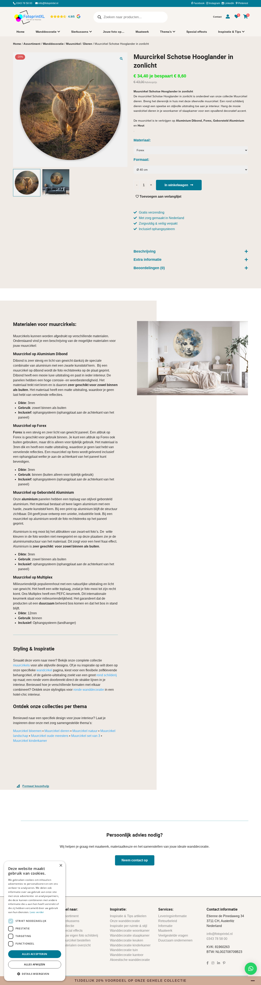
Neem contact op (135, 860)
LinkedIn (229, 3)
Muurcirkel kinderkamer (30, 740)
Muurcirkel (73, 43)
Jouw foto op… (113, 31)
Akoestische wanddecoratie (130, 959)
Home (20, 31)
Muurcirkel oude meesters (49, 736)
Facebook (199, 3)
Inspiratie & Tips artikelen (128, 916)
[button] (121, 58)
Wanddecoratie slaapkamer (129, 935)
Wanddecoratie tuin (124, 950)
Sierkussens (79, 31)
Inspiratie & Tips (229, 31)
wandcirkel (44, 670)
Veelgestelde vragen (173, 935)
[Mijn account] (228, 17)
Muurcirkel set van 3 (85, 736)
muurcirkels (21, 665)
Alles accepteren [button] (34, 954)
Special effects (196, 31)
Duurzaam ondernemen (175, 940)
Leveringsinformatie (172, 916)
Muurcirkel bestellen (76, 940)
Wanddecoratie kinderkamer (130, 945)
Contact (217, 17)
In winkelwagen (176, 185)
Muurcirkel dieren (57, 731)
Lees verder (37, 912)
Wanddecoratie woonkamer (129, 930)
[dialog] (34, 921)
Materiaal (141, 140)
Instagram (214, 3)
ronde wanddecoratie (88, 689)
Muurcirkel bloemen (27, 731)
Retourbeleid (167, 921)
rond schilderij (106, 675)
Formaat (141, 160)
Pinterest (243, 3)
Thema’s (166, 31)
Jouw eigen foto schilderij (79, 935)
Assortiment (31, 43)
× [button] (60, 865)
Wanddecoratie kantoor (126, 955)
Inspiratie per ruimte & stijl (128, 926)
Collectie (67, 926)
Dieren (87, 43)
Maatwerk (142, 31)
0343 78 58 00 (23, 3)
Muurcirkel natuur (84, 731)
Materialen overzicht (76, 945)
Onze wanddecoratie (125, 921)
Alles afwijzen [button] (34, 964)
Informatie (165, 926)
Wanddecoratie (46, 31)
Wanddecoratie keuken (126, 940)
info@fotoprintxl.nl (48, 3)
